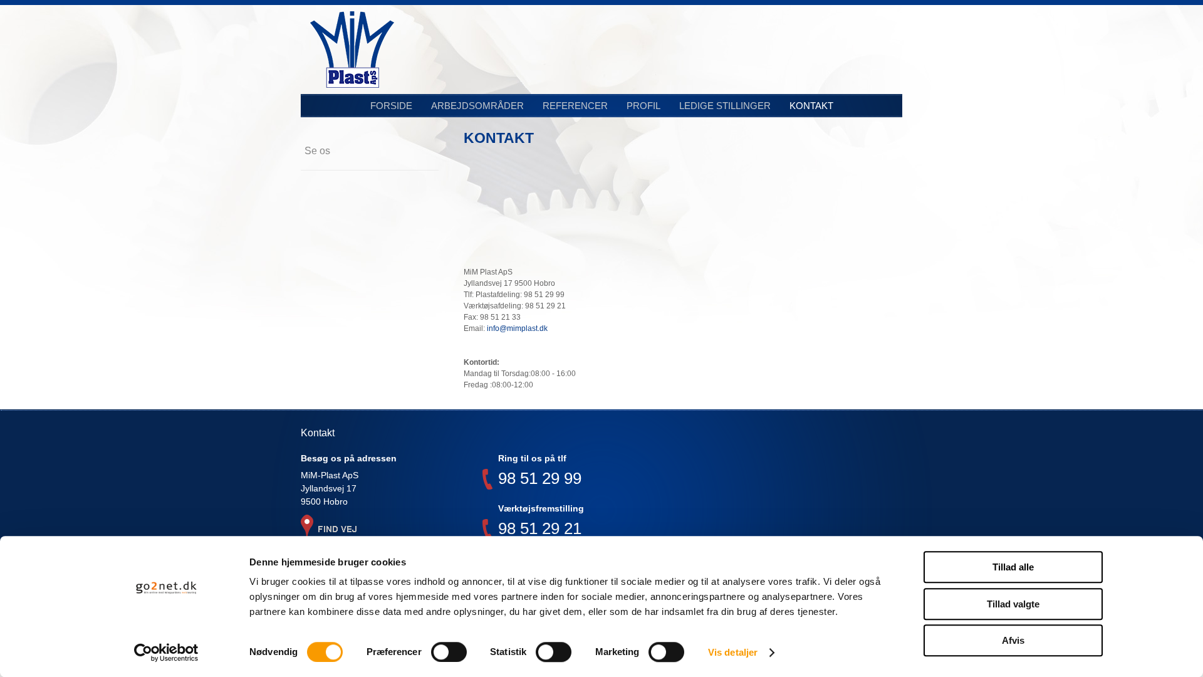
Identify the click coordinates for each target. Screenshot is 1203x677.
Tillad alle (1013, 567)
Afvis (1013, 640)
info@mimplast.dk (517, 328)
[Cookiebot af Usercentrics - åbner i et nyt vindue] (166, 652)
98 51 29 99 (539, 480)
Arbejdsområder (477, 105)
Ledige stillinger (725, 105)
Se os (317, 150)
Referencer (575, 105)
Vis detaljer (733, 652)
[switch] (449, 652)
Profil (643, 105)
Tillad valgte (1013, 604)
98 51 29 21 (539, 530)
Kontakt (811, 105)
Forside (391, 105)
